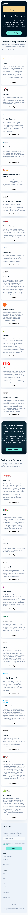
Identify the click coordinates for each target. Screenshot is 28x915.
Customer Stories (6, 881)
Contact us (5, 883)
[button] (24, 3)
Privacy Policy (5, 844)
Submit (13, 848)
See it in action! (14, 10)
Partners (4, 861)
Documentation (6, 867)
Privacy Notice (6, 892)
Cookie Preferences (7, 897)
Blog (4, 875)
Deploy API (5, 859)
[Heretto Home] (7, 826)
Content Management (7, 856)
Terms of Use (6, 895)
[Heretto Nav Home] (6, 3)
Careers (4, 878)
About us (5, 873)
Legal (4, 889)
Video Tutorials (6, 864)
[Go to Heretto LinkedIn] (15, 904)
